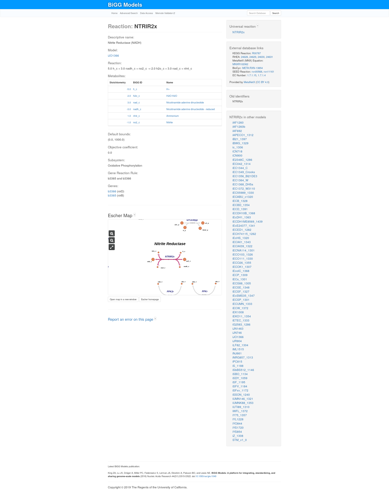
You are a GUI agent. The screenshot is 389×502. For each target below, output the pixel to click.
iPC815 (237, 361)
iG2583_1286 (241, 324)
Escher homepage (150, 299)
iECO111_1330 (242, 258)
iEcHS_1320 (240, 238)
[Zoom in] (112, 233)
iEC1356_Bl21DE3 (244, 176)
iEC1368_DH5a (242, 184)
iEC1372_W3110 (243, 188)
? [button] (134, 214)
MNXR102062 (240, 64)
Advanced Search (129, 13)
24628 (244, 57)
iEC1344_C (240, 168)
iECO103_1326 (242, 254)
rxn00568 (257, 71)
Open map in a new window (123, 299)
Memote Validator (164, 13)
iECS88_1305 (241, 283)
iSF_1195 (238, 382)
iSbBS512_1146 (243, 370)
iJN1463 (237, 328)
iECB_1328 (240, 201)
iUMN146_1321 (242, 398)
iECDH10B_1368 (243, 213)
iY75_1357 (239, 415)
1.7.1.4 (262, 75)
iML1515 (238, 349)
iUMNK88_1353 (242, 403)
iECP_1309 (240, 275)
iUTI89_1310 (241, 407)
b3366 (112, 191)
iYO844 (237, 423)
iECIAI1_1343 (241, 242)
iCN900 (237, 155)
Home (114, 13)
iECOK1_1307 (241, 267)
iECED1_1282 (241, 229)
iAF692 (237, 131)
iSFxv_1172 (240, 390)
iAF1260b (238, 126)
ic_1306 (237, 147)
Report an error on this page (131, 319)
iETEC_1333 (240, 320)
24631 (269, 57)
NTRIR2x (238, 32)
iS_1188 (237, 366)
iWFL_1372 (240, 411)
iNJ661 (237, 353)
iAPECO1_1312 (242, 135)
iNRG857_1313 (242, 357)
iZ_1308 (237, 436)
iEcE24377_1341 (243, 225)
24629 (252, 57)
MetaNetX (249, 82)
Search (275, 13)
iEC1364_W (240, 180)
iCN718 (237, 151)
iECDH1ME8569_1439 (247, 221)
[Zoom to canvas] (112, 247)
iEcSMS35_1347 (243, 295)
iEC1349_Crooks (243, 172)
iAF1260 (238, 122)
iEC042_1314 (241, 164)
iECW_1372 (240, 308)
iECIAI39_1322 (242, 246)
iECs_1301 (239, 279)
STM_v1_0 (239, 440)
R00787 (256, 53)
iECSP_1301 (241, 299)
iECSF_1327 (240, 291)
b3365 (112, 195)
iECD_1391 (240, 209)
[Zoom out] (112, 240)
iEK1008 (238, 312)
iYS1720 (238, 427)
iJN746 (237, 332)
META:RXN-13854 (252, 68)
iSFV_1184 (239, 386)
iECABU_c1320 (242, 197)
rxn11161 (269, 71)
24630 (261, 57)
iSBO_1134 (240, 374)
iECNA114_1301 (243, 250)
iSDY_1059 (239, 378)
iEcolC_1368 (240, 271)
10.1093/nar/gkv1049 (205, 476)
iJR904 (237, 341)
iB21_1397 (239, 139)
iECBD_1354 (241, 205)
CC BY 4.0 (263, 82)
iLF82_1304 (240, 345)
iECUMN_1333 (242, 304)
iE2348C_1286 (242, 159)
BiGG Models (125, 4)
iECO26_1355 (241, 262)
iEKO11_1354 (241, 316)
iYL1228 (237, 419)
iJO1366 (113, 55)
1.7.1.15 (251, 75)
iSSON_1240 (241, 394)
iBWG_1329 (240, 143)
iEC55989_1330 (243, 192)
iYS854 (237, 431)
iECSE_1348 (241, 287)
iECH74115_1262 (244, 234)
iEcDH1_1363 (241, 217)
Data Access (146, 13)
